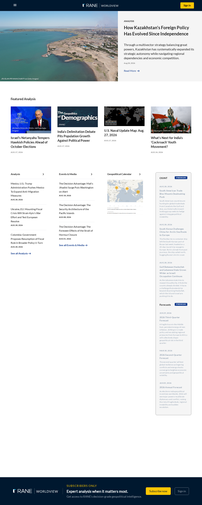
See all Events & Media (71, 245)
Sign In (187, 5)
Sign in (182, 491)
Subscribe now (158, 491)
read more (132, 70)
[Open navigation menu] (15, 5)
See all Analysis (19, 253)
